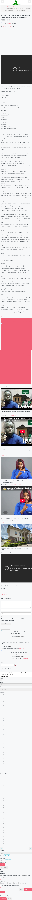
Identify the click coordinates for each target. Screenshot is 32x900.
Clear (2, 846)
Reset (21, 889)
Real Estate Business (12, 6)
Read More (3, 455)
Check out (2, 687)
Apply (2, 864)
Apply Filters (28, 889)
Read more (27, 638)
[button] (1, 879)
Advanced (4, 867)
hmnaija (9, 23)
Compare (3, 898)
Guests (2, 850)
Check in (2, 682)
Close (9, 898)
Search (2, 892)
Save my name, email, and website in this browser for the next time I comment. (15, 619)
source (2, 316)
